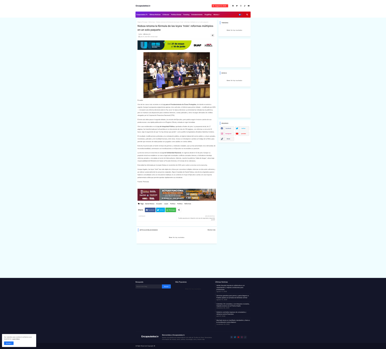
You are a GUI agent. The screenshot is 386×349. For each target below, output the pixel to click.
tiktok (228, 139)
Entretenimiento (197, 14)
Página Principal (142, 22)
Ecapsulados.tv (142, 14)
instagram (228, 133)
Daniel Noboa (149, 204)
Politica (172, 204)
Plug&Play (208, 14)
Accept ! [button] (9, 343)
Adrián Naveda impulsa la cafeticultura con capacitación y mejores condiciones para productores (230, 287)
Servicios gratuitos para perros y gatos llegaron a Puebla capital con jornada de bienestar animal (232, 296)
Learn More (16, 339)
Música (216, 14)
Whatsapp (172, 210)
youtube (243, 133)
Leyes (166, 204)
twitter (243, 128)
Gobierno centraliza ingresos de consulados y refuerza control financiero (231, 313)
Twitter (161, 210)
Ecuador (159, 204)
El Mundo (166, 14)
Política (179, 204)
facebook (228, 128)
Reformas (152, 22)
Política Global (176, 14)
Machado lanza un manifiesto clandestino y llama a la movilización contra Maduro (233, 321)
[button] (247, 15)
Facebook (151, 210)
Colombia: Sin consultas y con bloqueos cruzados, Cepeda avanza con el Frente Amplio (232, 305)
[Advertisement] (177, 260)
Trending (186, 14)
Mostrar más (211, 230)
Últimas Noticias (155, 14)
